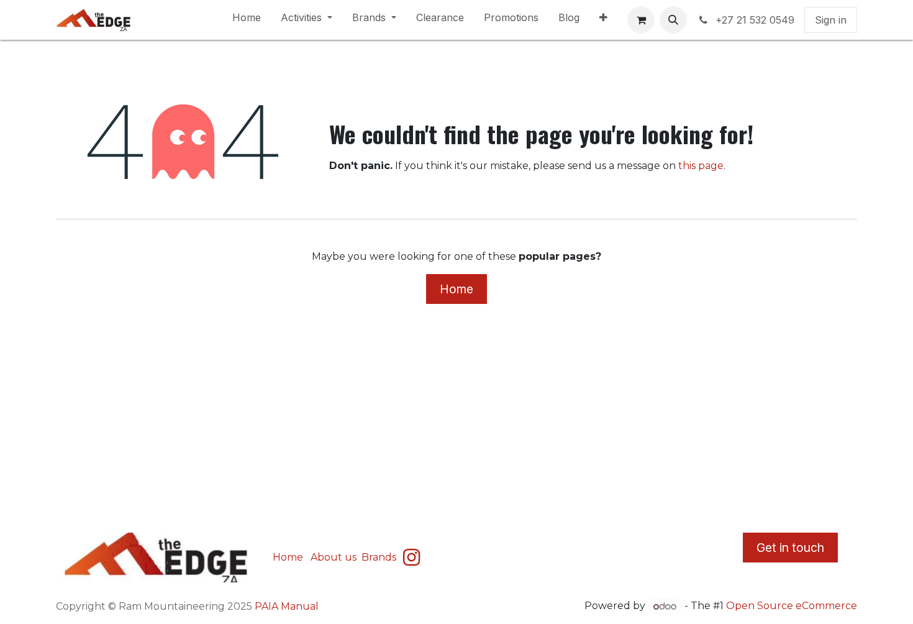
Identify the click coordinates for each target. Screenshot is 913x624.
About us (334, 557)
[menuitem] (246, 20)
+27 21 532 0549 (754, 20)
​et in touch (790, 547)
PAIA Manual (287, 606)
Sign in (831, 20)
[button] (673, 20)
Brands (380, 557)
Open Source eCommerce (791, 606)
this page (701, 166)
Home (456, 289)
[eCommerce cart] (641, 20)
